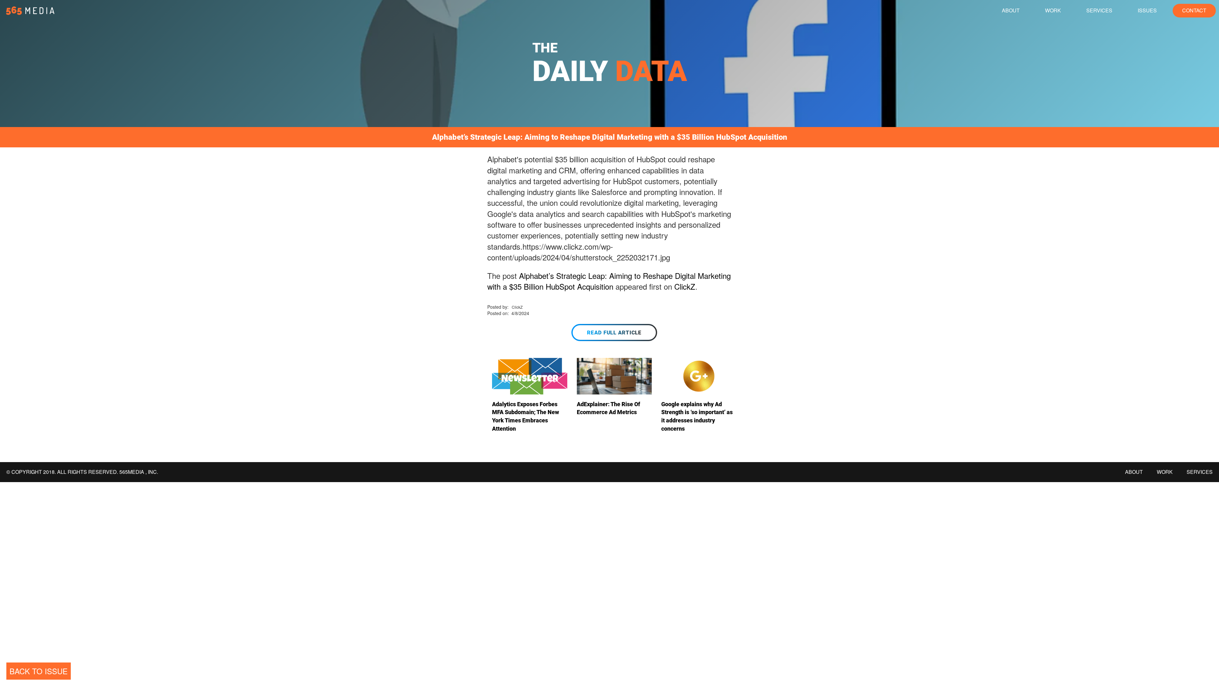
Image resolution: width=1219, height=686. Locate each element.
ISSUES (1147, 10)
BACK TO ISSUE (39, 670)
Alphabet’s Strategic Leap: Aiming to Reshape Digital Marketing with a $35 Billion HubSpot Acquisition (609, 281)
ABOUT (1011, 10)
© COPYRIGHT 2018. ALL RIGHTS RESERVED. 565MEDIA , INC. (82, 471)
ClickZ (684, 286)
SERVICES (1099, 10)
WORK (1053, 10)
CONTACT (1194, 10)
